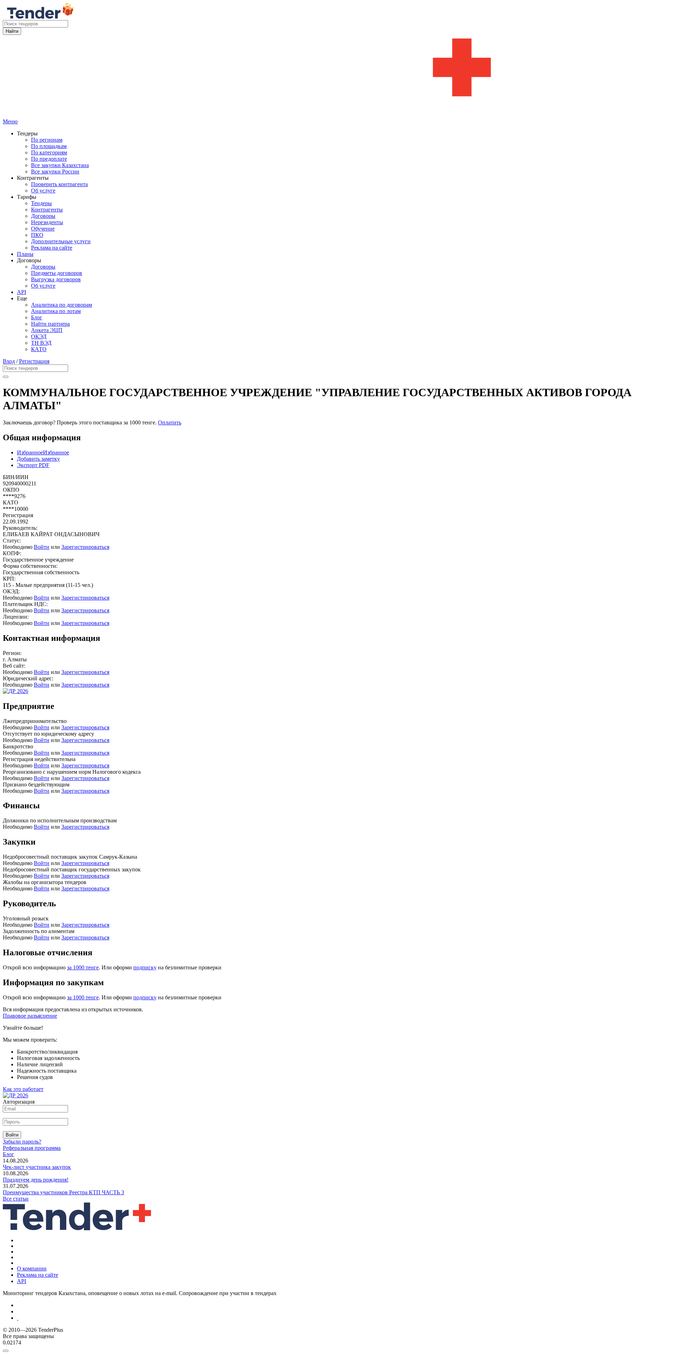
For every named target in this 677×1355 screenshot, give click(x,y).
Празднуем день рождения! (35, 1180)
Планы (25, 254)
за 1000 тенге (83, 967)
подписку (145, 967)
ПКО (37, 235)
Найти (12, 31)
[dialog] (338, 1349)
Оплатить (169, 422)
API (21, 292)
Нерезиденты (47, 222)
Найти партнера (50, 324)
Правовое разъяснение (30, 1016)
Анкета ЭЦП (46, 330)
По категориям (49, 152)
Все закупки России (55, 171)
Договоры (43, 216)
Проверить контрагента (59, 184)
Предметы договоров (56, 273)
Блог (36, 317)
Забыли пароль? (22, 1142)
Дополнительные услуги (61, 241)
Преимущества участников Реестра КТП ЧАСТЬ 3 (63, 1192)
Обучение (43, 229)
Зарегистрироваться (85, 547)
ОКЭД (39, 336)
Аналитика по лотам (56, 311)
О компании (32, 1268)
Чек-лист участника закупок (37, 1167)
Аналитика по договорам (61, 305)
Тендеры (41, 203)
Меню (10, 121)
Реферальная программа (32, 1148)
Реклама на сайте (51, 248)
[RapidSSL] (345, 1318)
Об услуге (43, 191)
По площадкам (49, 146)
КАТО (39, 349)
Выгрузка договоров (56, 279)
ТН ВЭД (41, 343)
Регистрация (34, 361)
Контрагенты (47, 210)
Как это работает (23, 1089)
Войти (41, 547)
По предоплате (49, 159)
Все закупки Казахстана (60, 165)
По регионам (46, 140)
